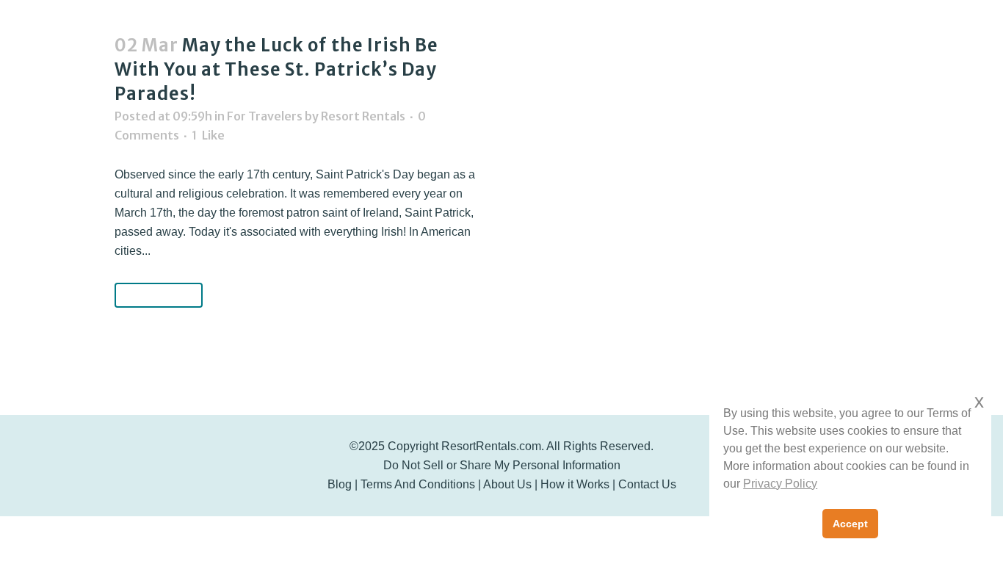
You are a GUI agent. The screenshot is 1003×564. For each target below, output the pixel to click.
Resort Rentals (363, 116)
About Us (507, 484)
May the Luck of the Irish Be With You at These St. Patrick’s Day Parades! (276, 69)
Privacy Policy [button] (780, 483)
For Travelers (265, 116)
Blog (339, 484)
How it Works (574, 484)
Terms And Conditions (418, 484)
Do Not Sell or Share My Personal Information (501, 465)
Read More (158, 294)
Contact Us (647, 484)
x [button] (979, 401)
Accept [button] (850, 523)
